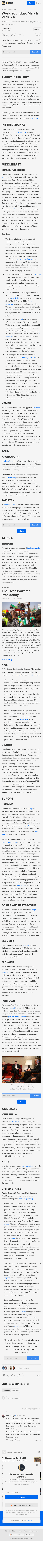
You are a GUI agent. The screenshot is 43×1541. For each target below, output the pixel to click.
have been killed (28, 1166)
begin (34, 909)
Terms (26, 1531)
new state (15, 1121)
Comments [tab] (6, 1391)
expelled (26, 945)
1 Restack (26, 1368)
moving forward (28, 357)
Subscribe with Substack (23, 1505)
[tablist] (11, 1391)
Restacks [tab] (15, 1391)
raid (21, 319)
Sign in (38, 3)
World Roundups (9, 9)
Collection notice (33, 1531)
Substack (13, 1539)
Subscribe (31, 3)
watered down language (25, 259)
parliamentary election (17, 1016)
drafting (38, 274)
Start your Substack (17, 1535)
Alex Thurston (6, 598)
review (23, 1311)
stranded (37, 407)
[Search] (39, 1452)
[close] (37, 1465)
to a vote (17, 244)
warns (6, 1224)
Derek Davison (6, 28)
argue (13, 1238)
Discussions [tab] (18, 1452)
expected (5, 972)
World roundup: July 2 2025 (14, 1458)
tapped (12, 1008)
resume (4, 177)
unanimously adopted (17, 132)
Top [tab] (4, 1452)
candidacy (5, 784)
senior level (24, 719)
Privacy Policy (23, 1514)
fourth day (15, 298)
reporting (12, 477)
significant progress (9, 842)
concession (20, 885)
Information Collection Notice (28, 1512)
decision (17, 675)
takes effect (33, 118)
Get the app (30, 1535)
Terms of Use (33, 1510)
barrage (30, 808)
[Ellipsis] (40, 1415)
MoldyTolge (10, 1415)
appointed (24, 752)
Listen (38, 29)
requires (7, 1277)
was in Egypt (13, 209)
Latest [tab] (9, 1452)
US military (35, 675)
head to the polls (33, 548)
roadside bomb (9, 504)
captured (25, 826)
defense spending (26, 1198)
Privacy (21, 1531)
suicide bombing (9, 461)
